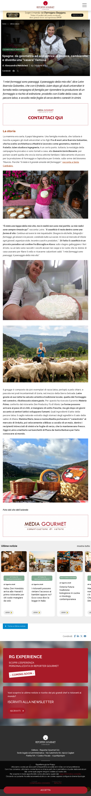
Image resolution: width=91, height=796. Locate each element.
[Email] (85, 636)
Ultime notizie (14, 24)
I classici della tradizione (13, 49)
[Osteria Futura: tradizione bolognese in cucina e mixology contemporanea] (70, 561)
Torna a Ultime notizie (15, 626)
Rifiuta (57, 783)
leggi (7, 612)
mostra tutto (83, 546)
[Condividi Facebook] (13, 71)
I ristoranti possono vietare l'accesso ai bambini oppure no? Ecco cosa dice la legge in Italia (42, 594)
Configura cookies (40, 783)
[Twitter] (81, 636)
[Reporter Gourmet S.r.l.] (45, 5)
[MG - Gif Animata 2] (45, 114)
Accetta (45, 790)
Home (4, 24)
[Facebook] (75, 636)
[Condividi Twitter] (18, 71)
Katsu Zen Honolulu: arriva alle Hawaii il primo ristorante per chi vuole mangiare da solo (14, 594)
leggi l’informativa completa (70, 774)
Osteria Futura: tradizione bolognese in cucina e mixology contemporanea (69, 593)
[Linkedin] (78, 636)
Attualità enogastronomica (14, 578)
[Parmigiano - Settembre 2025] (45, 15)
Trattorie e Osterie (68, 577)
